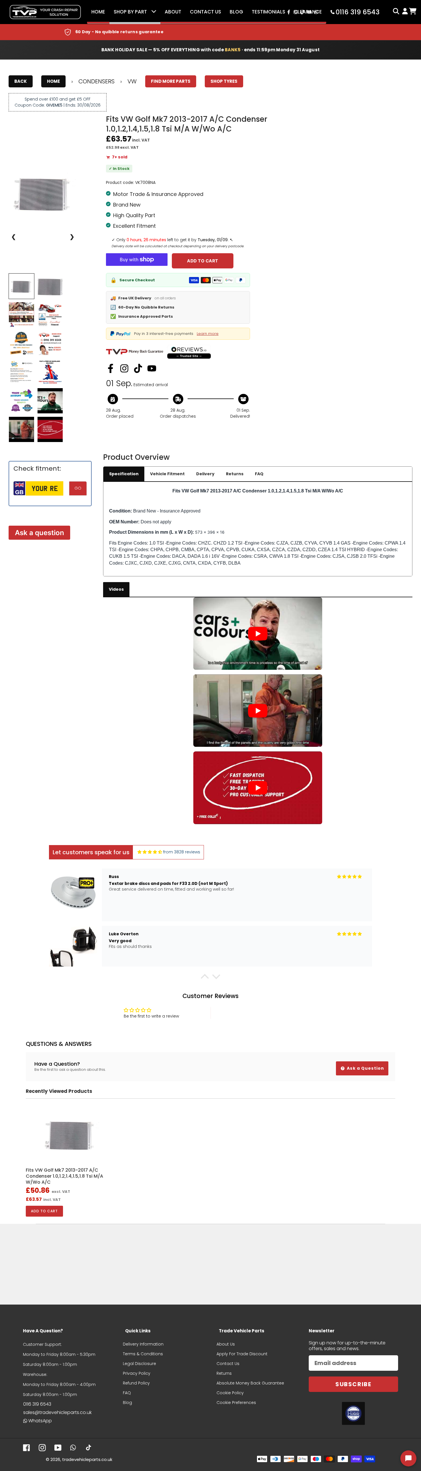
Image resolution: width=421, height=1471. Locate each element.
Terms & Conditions (143, 1354)
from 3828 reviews (181, 852)
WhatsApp (40, 1420)
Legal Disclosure (139, 1363)
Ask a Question (365, 1068)
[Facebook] (110, 368)
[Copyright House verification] (353, 1413)
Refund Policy (136, 1383)
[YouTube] (151, 368)
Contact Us (205, 11)
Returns (234, 474)
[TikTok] (138, 368)
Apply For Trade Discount (242, 1354)
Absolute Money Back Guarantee (250, 1383)
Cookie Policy (230, 1393)
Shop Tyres (223, 81)
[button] (205, 978)
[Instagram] (124, 368)
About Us (226, 1344)
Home (98, 11)
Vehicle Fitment (167, 474)
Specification (124, 474)
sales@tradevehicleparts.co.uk (57, 1412)
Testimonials (268, 11)
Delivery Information (143, 1344)
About (173, 11)
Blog (236, 11)
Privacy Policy (136, 1373)
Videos (116, 589)
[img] (149, 852)
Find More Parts (170, 81)
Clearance (308, 11)
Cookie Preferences (236, 1402)
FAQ (259, 474)
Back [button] (20, 81)
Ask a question (39, 533)
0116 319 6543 (37, 1404)
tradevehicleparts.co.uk (87, 1459)
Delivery (205, 474)
